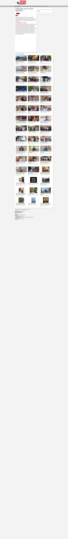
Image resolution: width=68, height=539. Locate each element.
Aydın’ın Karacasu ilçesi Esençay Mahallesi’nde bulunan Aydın (33, 63)
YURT (44, 6)
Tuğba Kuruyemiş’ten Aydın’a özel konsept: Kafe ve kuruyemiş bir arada (21, 122)
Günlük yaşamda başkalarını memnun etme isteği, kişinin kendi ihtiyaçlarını (45, 123)
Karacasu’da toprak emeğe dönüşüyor (33, 121)
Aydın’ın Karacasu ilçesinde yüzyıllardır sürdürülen (32, 123)
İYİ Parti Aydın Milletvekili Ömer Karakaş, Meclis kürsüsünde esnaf (21, 154)
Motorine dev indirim (31, 193)
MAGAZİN (39, 6)
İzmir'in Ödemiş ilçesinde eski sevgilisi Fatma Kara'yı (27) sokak (21, 195)
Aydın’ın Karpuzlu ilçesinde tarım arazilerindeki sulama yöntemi (20, 83)
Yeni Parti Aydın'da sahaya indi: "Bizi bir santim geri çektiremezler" (45, 162)
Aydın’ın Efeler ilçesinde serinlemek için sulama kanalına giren (21, 64)
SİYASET (18, 6)
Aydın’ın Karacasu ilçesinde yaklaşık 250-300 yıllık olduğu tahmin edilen (45, 84)
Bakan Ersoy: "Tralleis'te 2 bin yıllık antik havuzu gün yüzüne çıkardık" (45, 173)
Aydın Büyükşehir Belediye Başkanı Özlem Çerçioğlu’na (33, 83)
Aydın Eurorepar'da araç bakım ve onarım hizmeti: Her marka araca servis (45, 132)
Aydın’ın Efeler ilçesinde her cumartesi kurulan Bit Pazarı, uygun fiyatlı (45, 103)
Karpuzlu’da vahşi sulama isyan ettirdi (21, 82)
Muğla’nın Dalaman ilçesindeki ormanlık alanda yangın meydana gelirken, (33, 205)
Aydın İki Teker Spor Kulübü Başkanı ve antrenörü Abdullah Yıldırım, (33, 174)
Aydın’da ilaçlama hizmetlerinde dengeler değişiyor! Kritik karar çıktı (21, 111)
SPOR (42, 6)
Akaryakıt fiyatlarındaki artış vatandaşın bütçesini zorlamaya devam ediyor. (20, 143)
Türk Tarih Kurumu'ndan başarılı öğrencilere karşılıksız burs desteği (21, 183)
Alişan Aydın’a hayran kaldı (32, 131)
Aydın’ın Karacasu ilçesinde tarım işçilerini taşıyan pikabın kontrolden (21, 205)
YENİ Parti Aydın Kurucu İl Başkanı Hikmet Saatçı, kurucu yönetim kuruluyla (45, 164)
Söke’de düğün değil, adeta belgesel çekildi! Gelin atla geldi (45, 142)
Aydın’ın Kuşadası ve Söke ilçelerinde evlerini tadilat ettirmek (33, 144)
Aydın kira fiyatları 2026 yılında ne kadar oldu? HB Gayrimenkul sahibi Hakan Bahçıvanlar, (33, 74)
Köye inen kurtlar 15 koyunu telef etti (33, 183)
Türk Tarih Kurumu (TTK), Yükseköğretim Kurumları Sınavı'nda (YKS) (21, 185)
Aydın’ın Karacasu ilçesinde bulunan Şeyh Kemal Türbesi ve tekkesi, (45, 63)
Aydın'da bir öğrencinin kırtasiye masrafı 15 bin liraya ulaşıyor (44, 92)
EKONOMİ (30, 6)
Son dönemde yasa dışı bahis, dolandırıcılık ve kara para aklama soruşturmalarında (20, 175)
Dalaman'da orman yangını (32, 203)
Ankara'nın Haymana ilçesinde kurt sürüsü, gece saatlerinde (33, 184)
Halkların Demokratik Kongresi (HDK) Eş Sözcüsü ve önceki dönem (21, 164)
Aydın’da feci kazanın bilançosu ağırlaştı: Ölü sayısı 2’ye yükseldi (20, 204)
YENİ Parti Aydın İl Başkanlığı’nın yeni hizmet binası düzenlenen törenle (33, 113)
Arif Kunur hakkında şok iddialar (32, 82)
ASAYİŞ (24, 6)
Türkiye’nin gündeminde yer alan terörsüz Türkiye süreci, (45, 112)
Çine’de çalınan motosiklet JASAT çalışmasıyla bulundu (45, 183)
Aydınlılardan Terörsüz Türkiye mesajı (45, 111)
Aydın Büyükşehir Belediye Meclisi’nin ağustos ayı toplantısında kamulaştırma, (21, 113)
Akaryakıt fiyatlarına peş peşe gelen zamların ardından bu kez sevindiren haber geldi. (33, 195)
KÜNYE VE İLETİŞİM (23, 209)
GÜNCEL (21, 6)
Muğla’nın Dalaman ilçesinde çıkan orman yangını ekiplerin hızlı (45, 195)
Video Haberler (17, 209)
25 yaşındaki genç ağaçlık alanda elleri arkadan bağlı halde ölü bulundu (45, 204)
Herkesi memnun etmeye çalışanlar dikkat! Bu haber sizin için (45, 122)
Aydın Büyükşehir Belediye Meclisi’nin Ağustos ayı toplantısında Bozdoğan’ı (21, 103)
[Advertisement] (10, 24)
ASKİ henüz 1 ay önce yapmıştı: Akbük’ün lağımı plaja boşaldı (20, 72)
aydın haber (16, 219)
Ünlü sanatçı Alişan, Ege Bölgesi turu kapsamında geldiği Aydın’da (33, 132)
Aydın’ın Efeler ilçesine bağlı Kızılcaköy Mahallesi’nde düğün (32, 93)
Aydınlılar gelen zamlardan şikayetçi (21, 141)
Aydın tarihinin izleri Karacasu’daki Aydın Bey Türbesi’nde (33, 61)
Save (17, 15)
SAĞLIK (27, 6)
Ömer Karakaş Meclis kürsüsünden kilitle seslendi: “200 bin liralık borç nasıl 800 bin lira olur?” (21, 152)
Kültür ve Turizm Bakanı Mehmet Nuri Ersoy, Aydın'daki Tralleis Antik (45, 174)
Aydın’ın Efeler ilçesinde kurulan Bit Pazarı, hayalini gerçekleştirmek (33, 102)
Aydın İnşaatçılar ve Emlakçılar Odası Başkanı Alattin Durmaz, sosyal (45, 73)
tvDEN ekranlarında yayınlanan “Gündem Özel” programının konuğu (33, 164)
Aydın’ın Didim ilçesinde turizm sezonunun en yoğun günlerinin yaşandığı (20, 74)
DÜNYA (47, 6)
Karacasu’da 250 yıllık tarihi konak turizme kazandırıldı (45, 82)
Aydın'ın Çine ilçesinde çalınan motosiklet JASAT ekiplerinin (44, 185)
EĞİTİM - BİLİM (35, 6)
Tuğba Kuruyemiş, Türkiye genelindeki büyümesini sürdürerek (21, 123)
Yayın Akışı (28, 209)
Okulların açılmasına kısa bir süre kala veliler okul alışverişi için (45, 93)
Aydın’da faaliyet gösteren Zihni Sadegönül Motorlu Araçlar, (44, 134)
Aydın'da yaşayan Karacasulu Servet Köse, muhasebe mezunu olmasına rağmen (45, 154)
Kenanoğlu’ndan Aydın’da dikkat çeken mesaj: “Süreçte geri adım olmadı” (20, 163)
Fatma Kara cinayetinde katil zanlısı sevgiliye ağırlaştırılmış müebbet (21, 194)
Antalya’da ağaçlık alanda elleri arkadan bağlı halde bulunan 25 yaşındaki (44, 206)
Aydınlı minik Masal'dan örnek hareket (33, 101)
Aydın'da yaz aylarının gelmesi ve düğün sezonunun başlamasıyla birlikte (33, 154)
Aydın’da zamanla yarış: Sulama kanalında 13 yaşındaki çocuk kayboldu (20, 62)
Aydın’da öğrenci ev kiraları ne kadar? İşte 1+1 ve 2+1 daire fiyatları (33, 72)
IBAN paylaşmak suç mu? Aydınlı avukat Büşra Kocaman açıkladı (20, 173)
